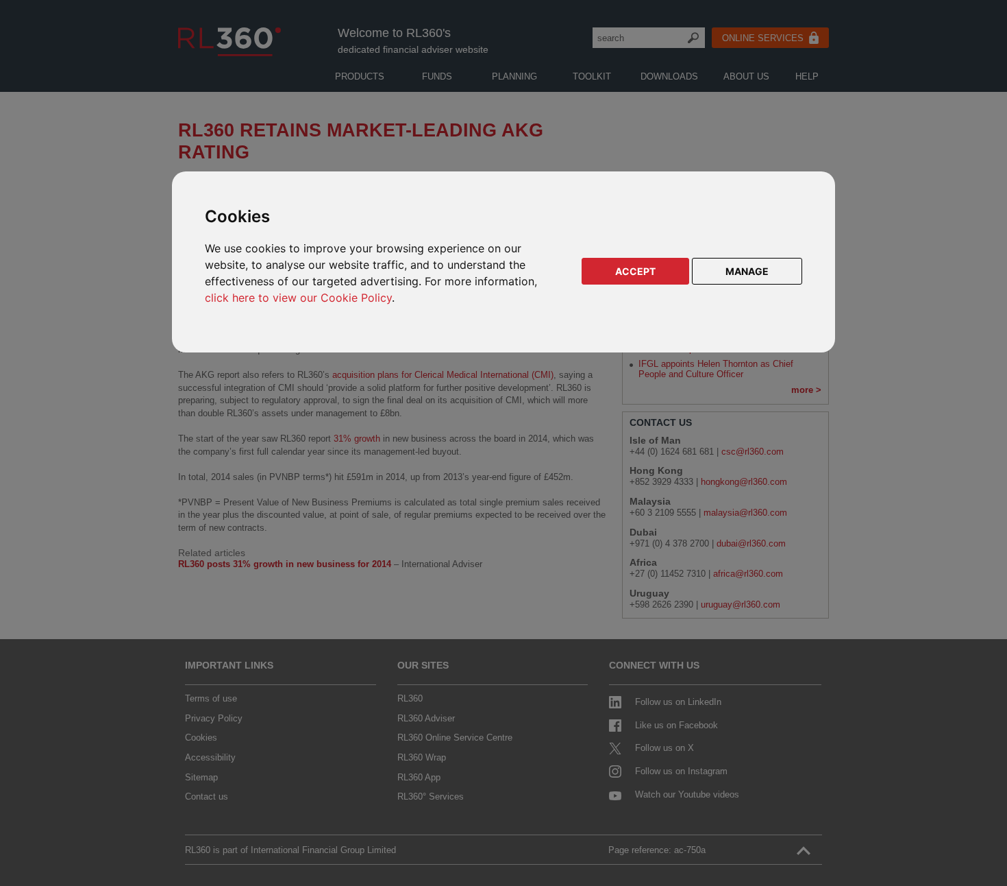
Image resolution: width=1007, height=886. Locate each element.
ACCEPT (635, 271)
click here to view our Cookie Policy (298, 297)
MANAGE (747, 271)
